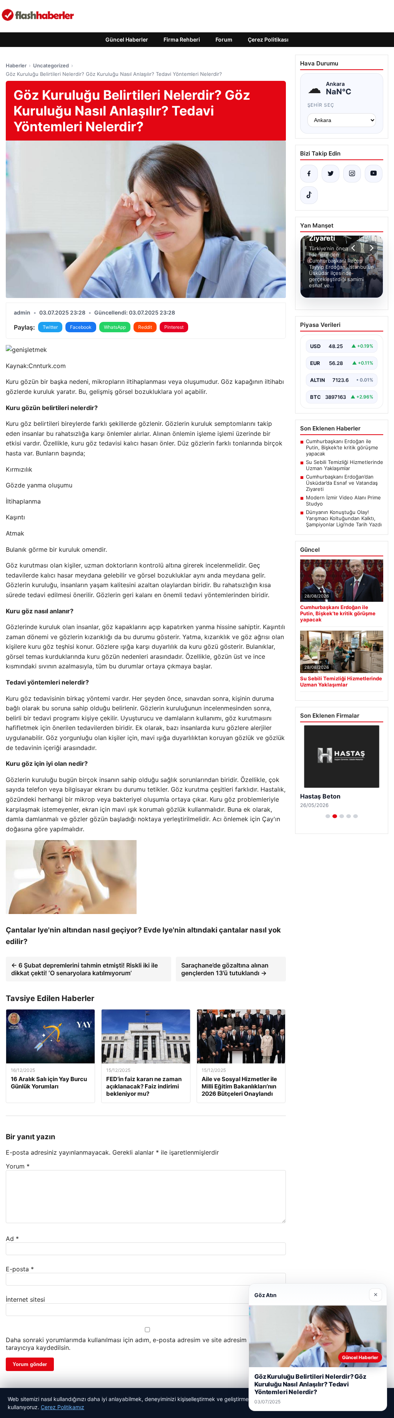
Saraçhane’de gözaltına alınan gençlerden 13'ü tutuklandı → (225, 969)
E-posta (20, 1269)
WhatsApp (115, 327)
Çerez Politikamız (62, 1407)
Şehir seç (321, 105)
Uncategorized (51, 65)
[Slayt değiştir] (328, 816)
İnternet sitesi (25, 1299)
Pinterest (174, 327)
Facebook (81, 327)
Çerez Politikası (268, 39)
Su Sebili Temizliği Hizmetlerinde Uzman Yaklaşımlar (344, 465)
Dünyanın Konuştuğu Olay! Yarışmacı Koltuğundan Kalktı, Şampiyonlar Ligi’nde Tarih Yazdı (344, 518)
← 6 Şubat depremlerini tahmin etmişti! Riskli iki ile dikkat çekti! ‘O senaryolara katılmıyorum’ (84, 969)
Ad (12, 1238)
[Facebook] (309, 173)
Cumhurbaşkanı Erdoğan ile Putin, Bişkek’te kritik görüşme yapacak (342, 447)
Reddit (145, 327)
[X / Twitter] (330, 173)
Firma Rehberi (182, 39)
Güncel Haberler (126, 39)
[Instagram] (352, 173)
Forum (223, 39)
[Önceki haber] (354, 247)
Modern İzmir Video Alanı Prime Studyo (343, 500)
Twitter (50, 327)
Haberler (16, 65)
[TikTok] (309, 195)
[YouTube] (373, 173)
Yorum (18, 1166)
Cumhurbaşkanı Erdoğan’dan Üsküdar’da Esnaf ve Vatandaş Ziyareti (342, 483)
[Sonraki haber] (370, 247)
